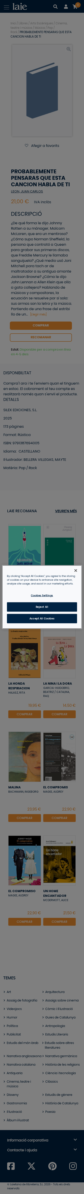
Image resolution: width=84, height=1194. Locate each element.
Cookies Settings (42, 595)
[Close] (76, 571)
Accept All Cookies (42, 618)
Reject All (42, 607)
